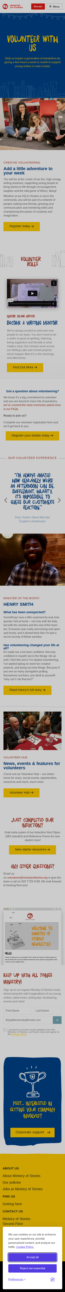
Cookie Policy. (25, 1247)
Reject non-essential (32, 1268)
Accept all (33, 1257)
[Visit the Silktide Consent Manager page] (52, 1279)
